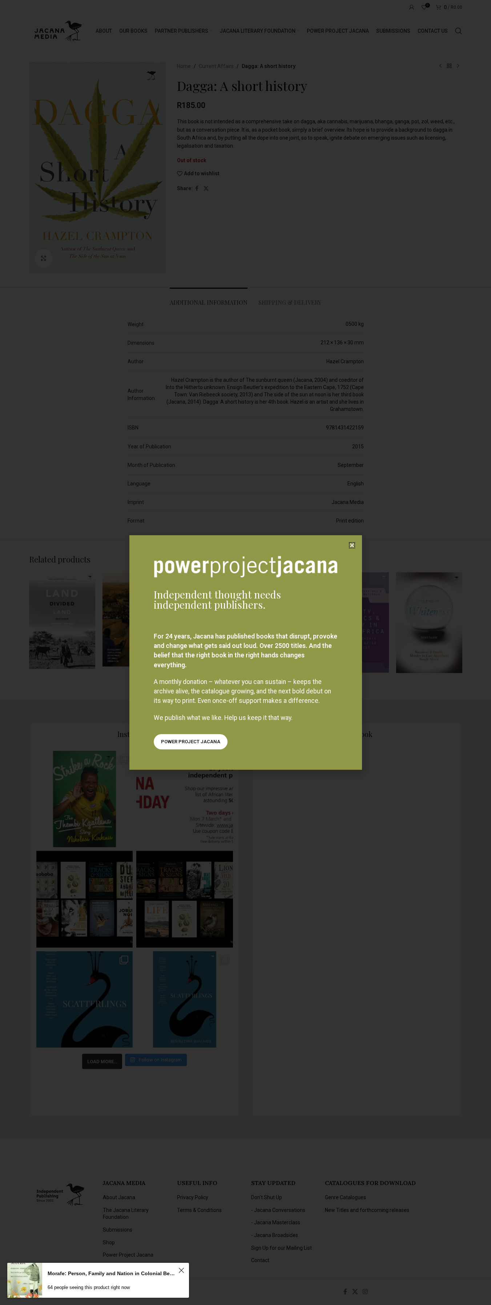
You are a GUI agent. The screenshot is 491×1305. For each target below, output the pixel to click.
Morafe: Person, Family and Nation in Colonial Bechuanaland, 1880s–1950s (112, 1273)
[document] (245, 652)
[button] (352, 545)
